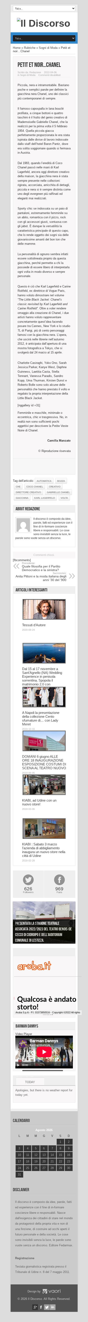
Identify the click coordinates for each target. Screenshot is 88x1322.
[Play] (18, 1065)
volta (64, 498)
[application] (44, 1052)
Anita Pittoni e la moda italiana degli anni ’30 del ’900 (41, 577)
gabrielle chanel (58, 492)
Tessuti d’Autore (34, 625)
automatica (44, 481)
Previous (17, 923)
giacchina (22, 498)
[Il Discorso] (43, 23)
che (18, 486)
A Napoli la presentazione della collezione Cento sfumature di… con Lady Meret (40, 718)
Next (70, 923)
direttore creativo (28, 492)
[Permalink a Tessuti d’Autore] (44, 618)
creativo (54, 486)
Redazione (35, 72)
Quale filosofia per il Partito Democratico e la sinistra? (41, 567)
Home (17, 47)
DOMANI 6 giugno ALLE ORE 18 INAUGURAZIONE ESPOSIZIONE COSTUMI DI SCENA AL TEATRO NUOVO (44, 762)
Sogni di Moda (48, 47)
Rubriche (29, 47)
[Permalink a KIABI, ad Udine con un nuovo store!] (44, 794)
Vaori (51, 1291)
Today (30, 1082)
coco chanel (34, 486)
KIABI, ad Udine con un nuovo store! (39, 802)
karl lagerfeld (44, 498)
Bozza (61, 481)
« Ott (18, 1180)
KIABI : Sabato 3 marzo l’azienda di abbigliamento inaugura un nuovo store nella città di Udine (43, 850)
